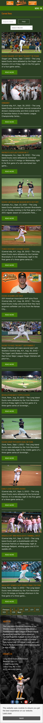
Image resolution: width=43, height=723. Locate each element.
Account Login (32, 3)
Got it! (21, 718)
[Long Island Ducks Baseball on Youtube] (26, 702)
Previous (6, 609)
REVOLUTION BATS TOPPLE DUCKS (16, 395)
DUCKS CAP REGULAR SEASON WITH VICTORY (20, 202)
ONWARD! (5, 103)
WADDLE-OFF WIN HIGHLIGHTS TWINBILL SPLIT (21, 536)
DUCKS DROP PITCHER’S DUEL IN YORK (17, 442)
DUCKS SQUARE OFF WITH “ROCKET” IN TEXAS (20, 56)
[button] (37, 8)
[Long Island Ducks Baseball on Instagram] (17, 702)
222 (37, 609)
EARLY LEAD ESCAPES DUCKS (13, 489)
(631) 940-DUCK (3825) (12, 669)
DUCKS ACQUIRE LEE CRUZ (12, 296)
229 (13, 612)
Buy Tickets (10, 3)
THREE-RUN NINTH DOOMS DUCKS (15, 249)
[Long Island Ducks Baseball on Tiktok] (30, 702)
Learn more (7, 713)
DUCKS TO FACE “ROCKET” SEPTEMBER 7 (18, 345)
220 (26, 609)
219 (20, 609)
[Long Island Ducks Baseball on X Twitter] (21, 702)
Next (19, 612)
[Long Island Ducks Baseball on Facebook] (12, 702)
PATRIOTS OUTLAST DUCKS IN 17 (15, 152)
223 (4, 612)
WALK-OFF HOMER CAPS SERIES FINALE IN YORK (21, 585)
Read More (9, 72)
